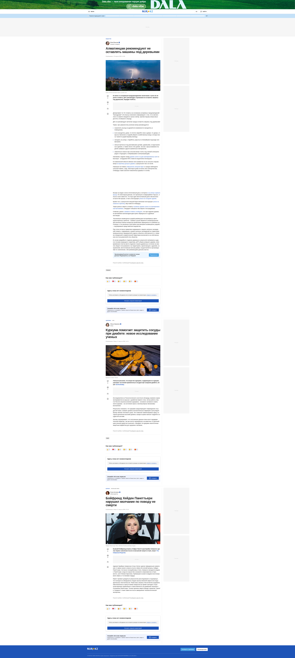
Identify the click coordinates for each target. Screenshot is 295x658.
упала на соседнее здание (147, 198)
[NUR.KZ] (147, 11)
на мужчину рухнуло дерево (126, 163)
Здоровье (108, 320)
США (107, 438)
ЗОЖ (113, 320)
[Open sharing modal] (108, 108)
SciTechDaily (120, 384)
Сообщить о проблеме (188, 649)
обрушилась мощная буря (135, 166)
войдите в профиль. (152, 295)
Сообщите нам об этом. (137, 262)
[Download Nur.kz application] (147, 4)
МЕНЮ (92, 11)
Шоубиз (108, 488)
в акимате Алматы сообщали (133, 211)
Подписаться (154, 255)
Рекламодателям (202, 649)
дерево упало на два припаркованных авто (144, 156)
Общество (108, 38)
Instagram (154, 310)
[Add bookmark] (107, 113)
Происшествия (115, 488)
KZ (196, 11)
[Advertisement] (147, 27)
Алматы (108, 270)
